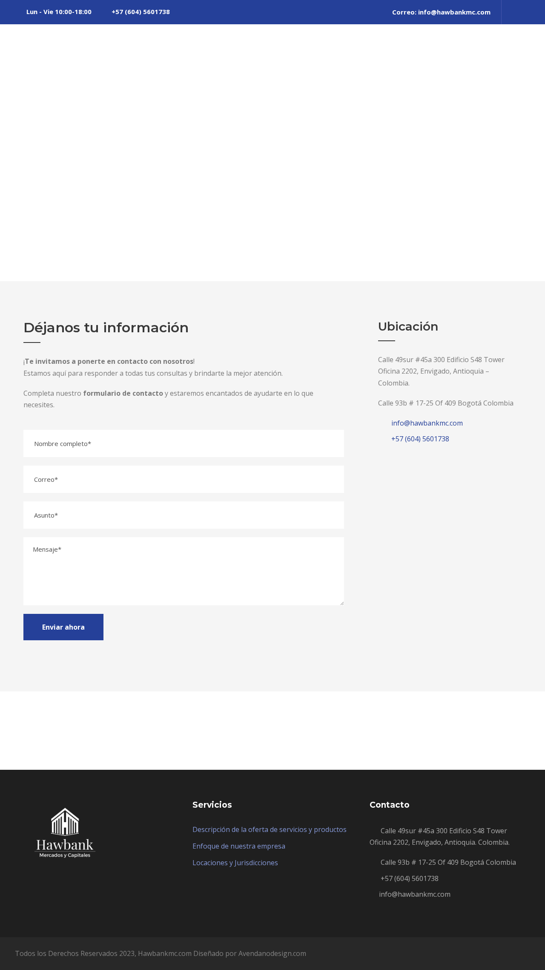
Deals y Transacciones (370, 56)
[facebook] (250, 730)
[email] (227, 730)
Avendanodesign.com (272, 953)
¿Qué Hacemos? (286, 56)
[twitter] (513, 12)
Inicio (175, 56)
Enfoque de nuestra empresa (238, 846)
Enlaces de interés (457, 56)
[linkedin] (272, 730)
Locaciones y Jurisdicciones (235, 862)
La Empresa (221, 56)
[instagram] (527, 12)
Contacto (522, 56)
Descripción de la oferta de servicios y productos (269, 829)
